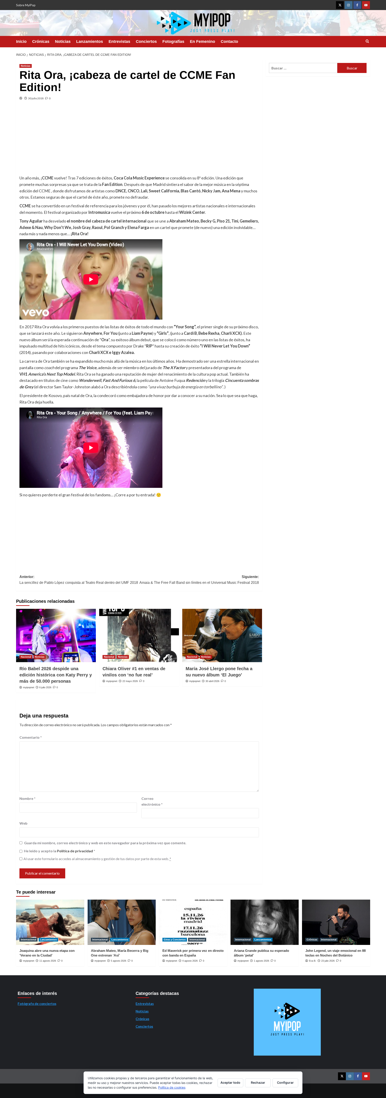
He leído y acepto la (59, 851)
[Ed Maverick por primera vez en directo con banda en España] (193, 922)
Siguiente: (199, 579)
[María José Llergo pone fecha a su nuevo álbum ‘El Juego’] (222, 635)
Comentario (30, 737)
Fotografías (173, 41)
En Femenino (202, 41)
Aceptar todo (230, 1082)
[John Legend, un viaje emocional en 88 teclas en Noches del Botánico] (336, 922)
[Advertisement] (139, 141)
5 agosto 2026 (118, 960)
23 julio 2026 (328, 960)
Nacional (26, 656)
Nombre (27, 798)
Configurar (285, 1082)
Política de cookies (171, 1087)
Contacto (229, 41)
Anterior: (78, 579)
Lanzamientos (89, 41)
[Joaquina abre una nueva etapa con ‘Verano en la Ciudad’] (50, 922)
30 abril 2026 (212, 681)
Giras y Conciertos (175, 939)
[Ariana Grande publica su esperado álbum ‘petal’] (265, 922)
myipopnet (28, 687)
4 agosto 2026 (190, 960)
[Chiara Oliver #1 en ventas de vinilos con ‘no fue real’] (139, 635)
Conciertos (146, 41)
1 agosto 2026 (261, 960)
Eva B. (312, 960)
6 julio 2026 (45, 687)
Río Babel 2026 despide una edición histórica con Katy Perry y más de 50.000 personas (55, 675)
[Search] (367, 41)
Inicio (21, 41)
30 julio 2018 (36, 98)
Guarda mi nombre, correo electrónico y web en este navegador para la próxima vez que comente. (105, 843)
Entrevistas (119, 41)
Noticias (63, 41)
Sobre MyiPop (26, 5)
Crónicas (40, 41)
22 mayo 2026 (130, 681)
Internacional (28, 939)
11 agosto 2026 (47, 960)
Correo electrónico (152, 801)
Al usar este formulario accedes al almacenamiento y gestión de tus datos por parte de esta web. (97, 859)
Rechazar (258, 1082)
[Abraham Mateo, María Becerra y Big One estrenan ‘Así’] (122, 922)
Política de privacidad (75, 851)
